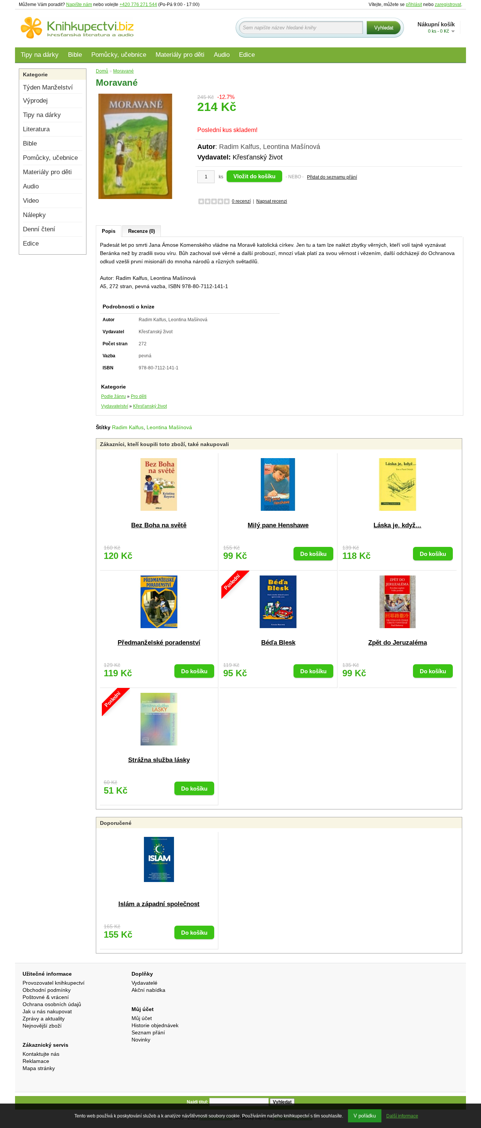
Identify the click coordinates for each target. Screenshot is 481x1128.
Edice (247, 54)
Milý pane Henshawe (278, 525)
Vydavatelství (114, 406)
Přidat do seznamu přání (332, 177)
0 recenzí (241, 201)
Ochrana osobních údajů (52, 1004)
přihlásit (414, 4)
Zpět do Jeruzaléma (397, 642)
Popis (108, 231)
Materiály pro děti (180, 54)
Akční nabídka (148, 990)
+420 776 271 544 (138, 4)
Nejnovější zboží (42, 1026)
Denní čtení (39, 229)
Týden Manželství (48, 87)
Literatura (36, 129)
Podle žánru (113, 396)
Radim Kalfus (128, 427)
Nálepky (34, 215)
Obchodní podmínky (47, 990)
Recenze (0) (141, 231)
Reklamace (36, 1061)
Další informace (402, 1116)
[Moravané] (135, 146)
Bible (75, 54)
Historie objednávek (155, 1025)
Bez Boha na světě (158, 525)
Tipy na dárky (40, 54)
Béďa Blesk (278, 642)
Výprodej (35, 100)
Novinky (141, 1040)
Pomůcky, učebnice (118, 54)
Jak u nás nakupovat (47, 1011)
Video (31, 200)
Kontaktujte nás (41, 1054)
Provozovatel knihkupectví (54, 983)
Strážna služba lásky (159, 760)
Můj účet (142, 1018)
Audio (222, 54)
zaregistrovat (448, 4)
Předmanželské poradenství (159, 642)
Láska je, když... (397, 525)
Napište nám (79, 4)
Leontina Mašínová (169, 427)
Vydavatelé (144, 983)
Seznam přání (148, 1032)
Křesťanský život (258, 157)
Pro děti (139, 396)
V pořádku (365, 1116)
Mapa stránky (39, 1068)
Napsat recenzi (271, 201)
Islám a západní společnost (159, 904)
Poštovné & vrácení (46, 997)
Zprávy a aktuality (44, 1019)
